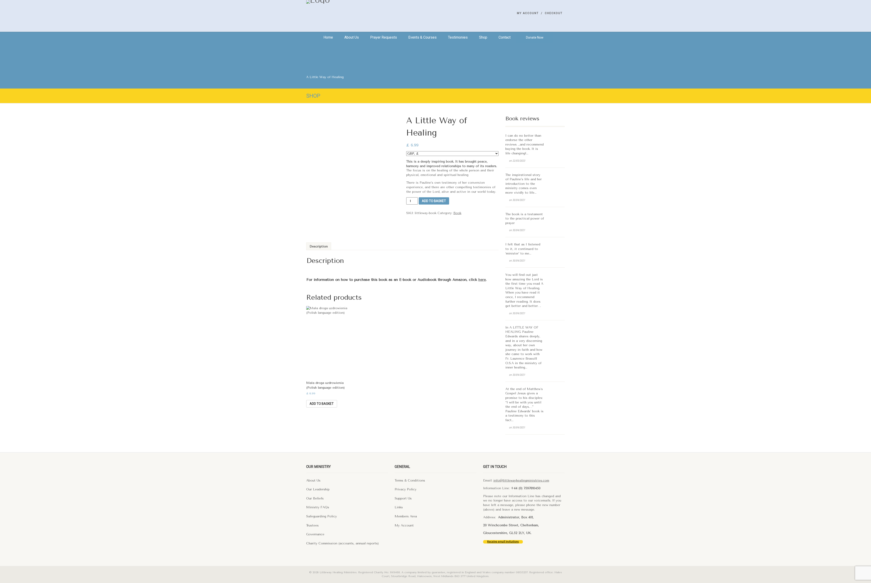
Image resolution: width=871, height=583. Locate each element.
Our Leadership (318, 489)
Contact (505, 37)
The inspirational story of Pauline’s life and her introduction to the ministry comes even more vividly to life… (523, 184)
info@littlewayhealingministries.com (521, 480)
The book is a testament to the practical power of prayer (524, 218)
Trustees (312, 525)
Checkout (554, 13)
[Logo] (347, 2)
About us (351, 37)
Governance (315, 534)
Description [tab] (319, 246)
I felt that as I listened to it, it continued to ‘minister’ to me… (522, 248)
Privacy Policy (405, 489)
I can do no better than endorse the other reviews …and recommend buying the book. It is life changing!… (524, 144)
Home (328, 37)
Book (457, 213)
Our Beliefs (315, 498)
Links (399, 507)
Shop (483, 37)
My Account (528, 13)
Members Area (406, 516)
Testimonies (458, 37)
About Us (313, 480)
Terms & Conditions (410, 480)
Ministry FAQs (317, 507)
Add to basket (434, 201)
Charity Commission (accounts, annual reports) (342, 543)
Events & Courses (422, 37)
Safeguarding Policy (321, 516)
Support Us (403, 498)
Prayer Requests (383, 37)
